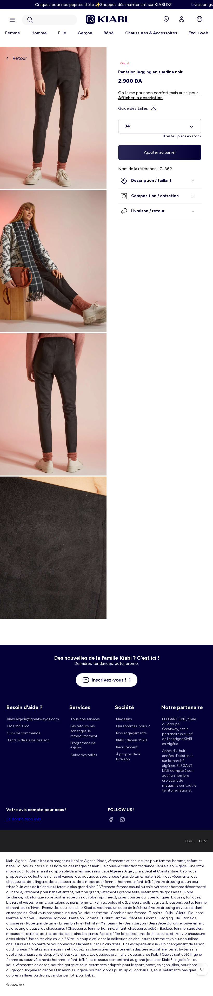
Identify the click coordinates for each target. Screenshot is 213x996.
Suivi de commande (23, 733)
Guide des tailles (133, 108)
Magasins (124, 719)
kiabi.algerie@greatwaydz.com (33, 719)
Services (79, 707)
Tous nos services (85, 719)
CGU (188, 841)
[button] (49, 20)
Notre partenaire (182, 707)
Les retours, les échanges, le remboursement (83, 731)
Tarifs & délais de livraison (28, 740)
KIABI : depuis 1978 (131, 740)
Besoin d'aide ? (24, 707)
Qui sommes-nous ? (133, 726)
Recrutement (127, 747)
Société (124, 707)
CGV (203, 841)
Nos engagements (131, 733)
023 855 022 (18, 726)
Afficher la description (140, 97)
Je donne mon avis (23, 819)
